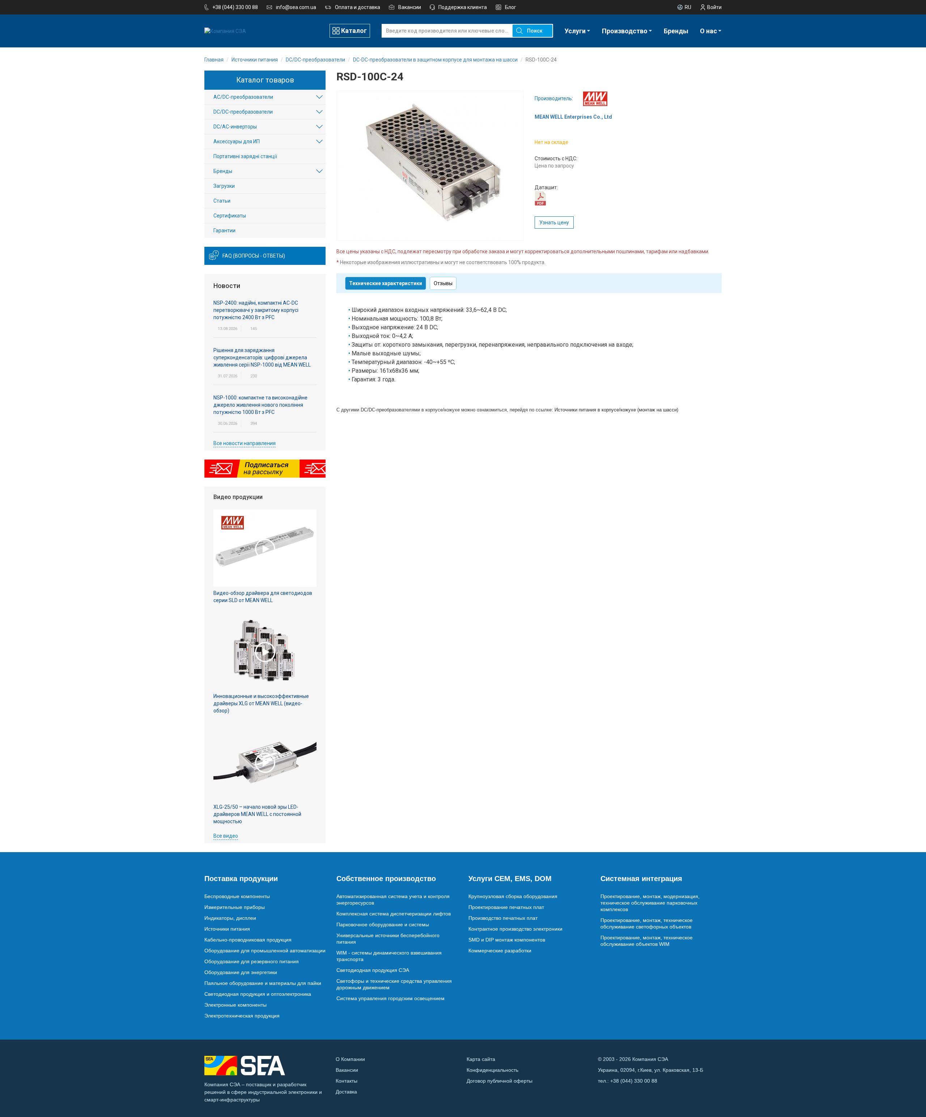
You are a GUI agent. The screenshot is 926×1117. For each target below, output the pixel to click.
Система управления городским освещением (390, 998)
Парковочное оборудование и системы (382, 924)
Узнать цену (554, 222)
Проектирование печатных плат (506, 907)
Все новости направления (244, 443)
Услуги (575, 31)
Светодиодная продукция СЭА (372, 970)
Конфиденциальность (492, 1070)
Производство (624, 31)
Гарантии (224, 230)
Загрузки (224, 186)
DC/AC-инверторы (235, 127)
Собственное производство (386, 879)
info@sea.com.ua (296, 7)
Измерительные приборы (234, 907)
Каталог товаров (265, 80)
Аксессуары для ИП (236, 141)
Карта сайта (481, 1059)
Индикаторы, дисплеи (230, 918)
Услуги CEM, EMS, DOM (510, 879)
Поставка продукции (241, 879)
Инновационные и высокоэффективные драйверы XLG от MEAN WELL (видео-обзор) (261, 703)
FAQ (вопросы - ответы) (253, 256)
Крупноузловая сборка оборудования (512, 896)
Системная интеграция (641, 879)
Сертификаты (229, 216)
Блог (510, 7)
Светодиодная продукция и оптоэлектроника (257, 994)
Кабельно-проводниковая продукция (248, 940)
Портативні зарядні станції (245, 156)
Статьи (221, 201)
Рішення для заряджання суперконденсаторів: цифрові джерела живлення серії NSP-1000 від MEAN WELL (262, 357)
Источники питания (227, 929)
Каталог (354, 30)
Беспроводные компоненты (237, 896)
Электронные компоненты (235, 1005)
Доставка (346, 1092)
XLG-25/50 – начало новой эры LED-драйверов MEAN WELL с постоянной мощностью (257, 814)
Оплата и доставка (357, 7)
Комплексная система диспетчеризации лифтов (393, 914)
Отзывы (443, 283)
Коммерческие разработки (499, 950)
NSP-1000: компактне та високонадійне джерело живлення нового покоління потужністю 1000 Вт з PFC (260, 405)
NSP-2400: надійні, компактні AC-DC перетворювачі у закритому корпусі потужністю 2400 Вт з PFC (255, 310)
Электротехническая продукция (242, 1016)
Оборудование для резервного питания (251, 961)
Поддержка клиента (462, 7)
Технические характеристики (385, 283)
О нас (708, 31)
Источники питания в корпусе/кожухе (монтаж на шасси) (616, 409)
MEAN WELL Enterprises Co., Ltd (573, 117)
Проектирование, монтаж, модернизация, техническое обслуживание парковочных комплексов (650, 902)
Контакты (346, 1081)
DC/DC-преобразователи (243, 112)
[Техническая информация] (540, 198)
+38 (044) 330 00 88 (235, 7)
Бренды (676, 31)
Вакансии (409, 7)
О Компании (350, 1059)
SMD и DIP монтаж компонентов (506, 940)
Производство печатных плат (503, 918)
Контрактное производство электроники (515, 929)
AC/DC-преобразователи (243, 97)
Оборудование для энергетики (240, 972)
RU (688, 7)
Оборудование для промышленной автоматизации (265, 950)
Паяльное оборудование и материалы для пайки (262, 983)
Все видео (225, 836)
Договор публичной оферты (499, 1081)
